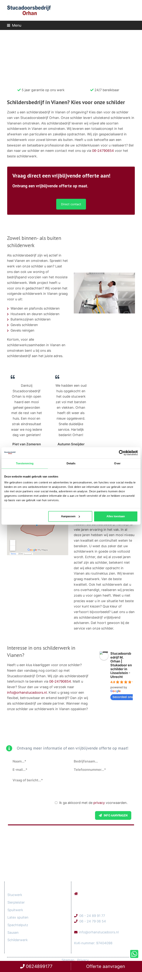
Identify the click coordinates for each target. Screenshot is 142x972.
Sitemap (68, 960)
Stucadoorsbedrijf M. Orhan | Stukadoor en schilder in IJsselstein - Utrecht (121, 665)
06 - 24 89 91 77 (92, 916)
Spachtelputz (17, 925)
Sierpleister (16, 902)
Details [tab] (71, 463)
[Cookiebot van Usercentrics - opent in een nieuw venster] (121, 452)
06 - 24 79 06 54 (92, 921)
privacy (99, 803)
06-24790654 (103, 151)
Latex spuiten (17, 917)
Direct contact (71, 204)
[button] (14, 25)
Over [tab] (117, 463)
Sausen (13, 932)
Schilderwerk (17, 940)
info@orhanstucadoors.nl (27, 692)
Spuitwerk (15, 910)
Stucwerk (14, 895)
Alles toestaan (115, 516)
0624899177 (39, 966)
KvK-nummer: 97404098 (93, 943)
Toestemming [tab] (24, 463)
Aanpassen (68, 516)
